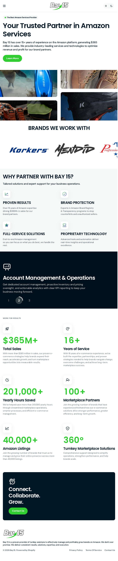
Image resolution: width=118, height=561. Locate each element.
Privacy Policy (74, 554)
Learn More (12, 58)
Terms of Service (91, 554)
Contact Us (18, 515)
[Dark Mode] (106, 6)
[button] (4, 6)
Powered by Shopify (25, 554)
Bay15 (12, 554)
